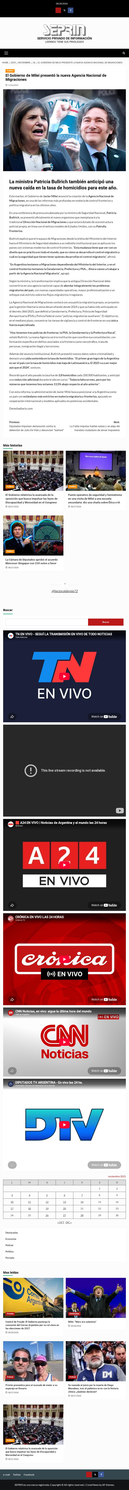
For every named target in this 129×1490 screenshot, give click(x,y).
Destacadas (12, 1232)
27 (64, 1215)
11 (29, 1201)
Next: (95, 426)
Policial (9, 1245)
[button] (6, 53)
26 (47, 1215)
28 (82, 1215)
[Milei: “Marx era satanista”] (96, 1298)
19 (47, 1208)
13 (64, 1201)
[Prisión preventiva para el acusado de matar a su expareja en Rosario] (33, 1361)
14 (82, 1201)
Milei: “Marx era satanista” (82, 1321)
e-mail (6, 1474)
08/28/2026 (13, 1332)
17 (12, 1208)
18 (29, 1208)
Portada (10, 1257)
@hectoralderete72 (64, 591)
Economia (11, 1238)
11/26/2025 (13, 85)
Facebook (29, 1474)
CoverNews (92, 1484)
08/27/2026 (13, 507)
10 (12, 1201)
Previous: (36, 426)
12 (47, 1201)
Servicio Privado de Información (64, 38)
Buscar (8, 610)
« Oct (60, 1222)
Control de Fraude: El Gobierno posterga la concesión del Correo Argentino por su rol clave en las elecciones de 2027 (32, 1325)
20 (64, 1208)
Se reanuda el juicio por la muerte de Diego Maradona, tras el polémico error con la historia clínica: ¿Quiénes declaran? (93, 1388)
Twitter (17, 1474)
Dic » (69, 1222)
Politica (10, 71)
